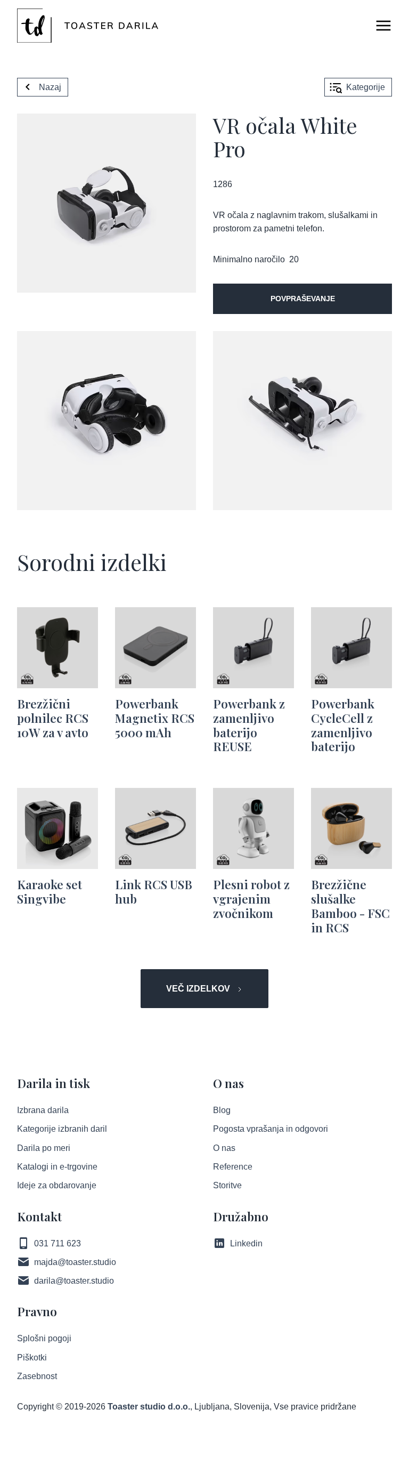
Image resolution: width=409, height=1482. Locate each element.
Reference (232, 1166)
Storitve (227, 1185)
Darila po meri (43, 1148)
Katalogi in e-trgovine (57, 1166)
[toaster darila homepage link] (87, 26)
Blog (222, 1110)
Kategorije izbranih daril (62, 1128)
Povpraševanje (303, 298)
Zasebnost (37, 1376)
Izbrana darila (43, 1110)
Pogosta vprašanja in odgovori (270, 1128)
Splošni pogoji (44, 1338)
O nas (224, 1148)
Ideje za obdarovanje (56, 1185)
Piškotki (32, 1357)
